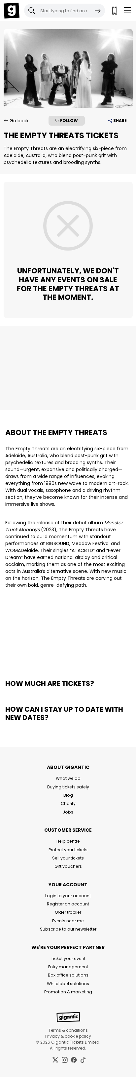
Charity (68, 803)
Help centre (68, 841)
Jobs (68, 812)
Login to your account (68, 895)
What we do (68, 778)
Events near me (68, 921)
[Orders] (114, 11)
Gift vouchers (68, 866)
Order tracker (68, 912)
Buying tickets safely (68, 787)
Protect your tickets (68, 850)
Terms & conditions (68, 1030)
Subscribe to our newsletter (68, 929)
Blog (68, 795)
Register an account (68, 904)
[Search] (97, 10)
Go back (18, 120)
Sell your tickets (68, 858)
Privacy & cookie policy (68, 1036)
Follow (68, 120)
